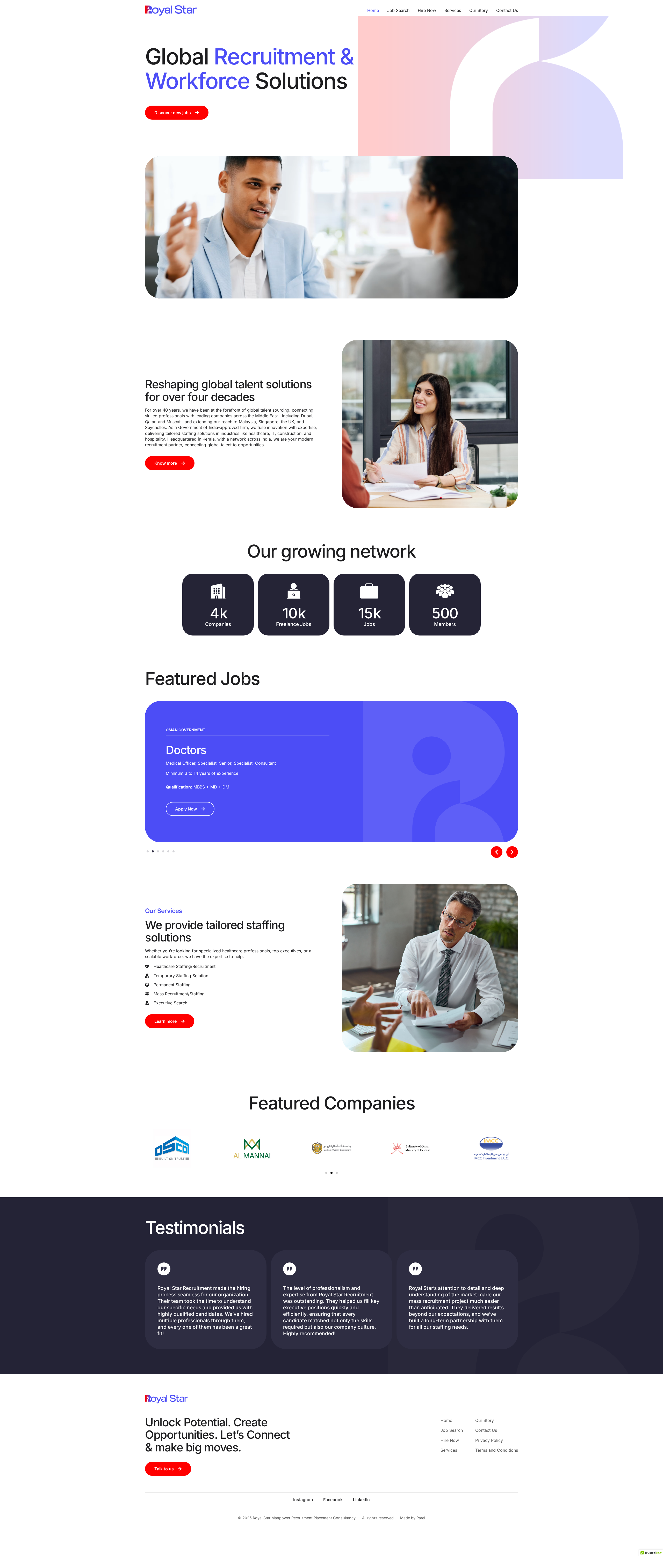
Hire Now (427, 10)
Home (373, 10)
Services (452, 10)
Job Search (398, 10)
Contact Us (507, 10)
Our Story (478, 10)
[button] (496, 852)
